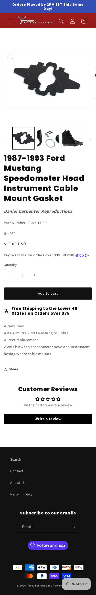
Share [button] (13, 369)
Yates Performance (39, 585)
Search (16, 459)
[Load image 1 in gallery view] (23, 138)
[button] (10, 21)
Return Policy (21, 494)
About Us (18, 482)
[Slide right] (90, 139)
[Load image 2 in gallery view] (48, 138)
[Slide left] (5, 139)
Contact (16, 471)
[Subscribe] (73, 527)
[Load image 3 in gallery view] (72, 138)
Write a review (48, 419)
